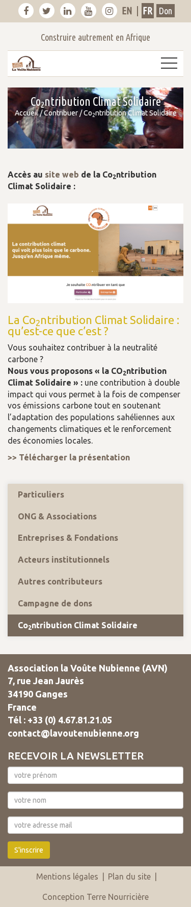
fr (147, 10)
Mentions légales (67, 876)
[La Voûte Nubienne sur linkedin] (67, 10)
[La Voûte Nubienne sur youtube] (88, 10)
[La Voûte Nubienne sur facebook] (26, 10)
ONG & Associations (57, 516)
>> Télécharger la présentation (69, 457)
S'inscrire (28, 850)
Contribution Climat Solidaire (78, 626)
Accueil (26, 113)
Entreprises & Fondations (68, 537)
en (127, 10)
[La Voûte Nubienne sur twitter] (46, 10)
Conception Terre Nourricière (95, 896)
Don (165, 11)
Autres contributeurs (60, 581)
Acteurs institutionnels (64, 559)
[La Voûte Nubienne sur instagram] (109, 10)
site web (62, 174)
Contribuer (61, 113)
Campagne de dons (55, 603)
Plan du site (129, 876)
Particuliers (41, 494)
